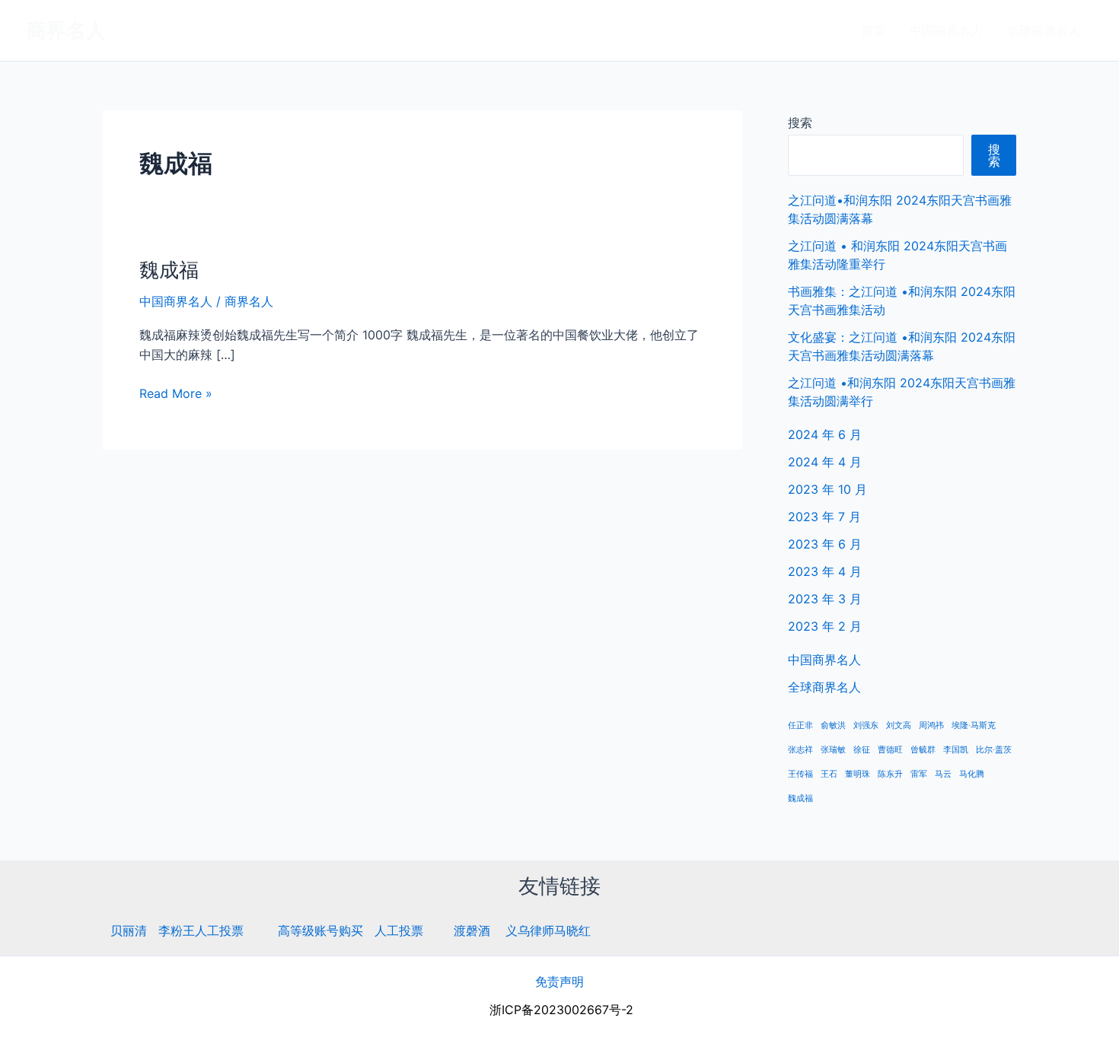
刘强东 (865, 725)
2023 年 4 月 (825, 571)
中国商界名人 (946, 30)
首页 (873, 30)
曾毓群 (923, 750)
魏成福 (169, 269)
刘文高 (898, 725)
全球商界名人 (1043, 30)
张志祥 (800, 750)
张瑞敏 (833, 750)
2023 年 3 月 (825, 598)
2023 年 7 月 (824, 516)
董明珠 (857, 774)
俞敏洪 (833, 725)
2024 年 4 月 (825, 461)
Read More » (175, 392)
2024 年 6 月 (825, 434)
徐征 (861, 750)
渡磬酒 (472, 930)
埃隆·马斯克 (974, 725)
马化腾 (971, 774)
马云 (943, 774)
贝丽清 (128, 930)
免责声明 (559, 981)
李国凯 (955, 750)
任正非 (800, 725)
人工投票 (399, 930)
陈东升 (890, 774)
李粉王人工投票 (201, 930)
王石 (829, 774)
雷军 (918, 774)
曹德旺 (890, 750)
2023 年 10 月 (827, 489)
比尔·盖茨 (994, 750)
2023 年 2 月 (825, 626)
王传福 (800, 774)
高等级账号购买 (320, 930)
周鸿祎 (931, 725)
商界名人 (66, 30)
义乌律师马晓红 (548, 930)
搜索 (800, 122)
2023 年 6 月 (825, 544)
